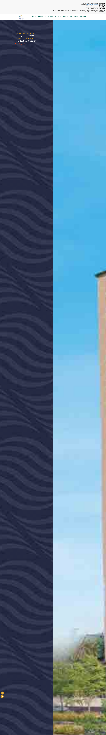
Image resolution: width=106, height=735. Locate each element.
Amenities (40, 16)
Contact (76, 16)
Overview (34, 16)
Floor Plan (53, 16)
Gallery (47, 16)
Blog (71, 16)
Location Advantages (63, 16)
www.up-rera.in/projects (92, 4)
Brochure (83, 16)
